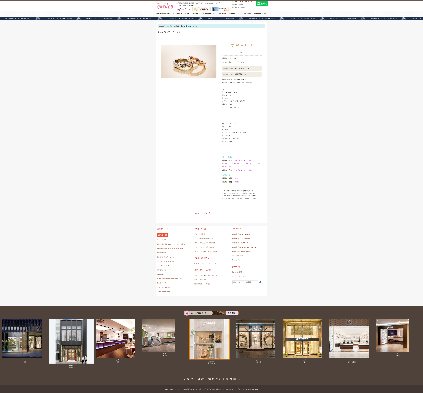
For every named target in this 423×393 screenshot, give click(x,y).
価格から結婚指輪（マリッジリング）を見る (170, 248)
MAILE (176, 26)
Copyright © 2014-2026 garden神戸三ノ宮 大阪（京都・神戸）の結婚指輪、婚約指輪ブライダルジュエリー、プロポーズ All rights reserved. (211, 389)
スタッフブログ (161, 240)
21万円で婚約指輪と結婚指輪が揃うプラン (169, 278)
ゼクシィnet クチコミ (238, 255)
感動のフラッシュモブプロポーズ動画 (205, 251)
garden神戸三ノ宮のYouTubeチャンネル (244, 247)
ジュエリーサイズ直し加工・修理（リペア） (207, 275)
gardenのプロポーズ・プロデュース (205, 263)
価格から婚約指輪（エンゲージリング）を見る (171, 244)
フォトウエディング (208, 13)
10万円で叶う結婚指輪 (163, 291)
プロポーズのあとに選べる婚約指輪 (205, 243)
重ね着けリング (161, 283)
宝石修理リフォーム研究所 (202, 284)
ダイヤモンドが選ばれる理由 (211, 18)
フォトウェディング (163, 266)
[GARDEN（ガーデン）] (211, 312)
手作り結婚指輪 (161, 253)
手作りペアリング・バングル (165, 257)
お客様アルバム (234, 13)
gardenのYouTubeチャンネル (241, 251)
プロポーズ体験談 (199, 234)
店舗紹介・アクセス (260, 13)
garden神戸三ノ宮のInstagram (241, 238)
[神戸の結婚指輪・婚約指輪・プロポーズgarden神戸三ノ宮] (164, 3)
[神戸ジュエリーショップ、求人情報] (202, 9)
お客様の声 (160, 274)
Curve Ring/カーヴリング (200, 213)
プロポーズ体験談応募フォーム (203, 238)
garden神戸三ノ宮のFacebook (241, 234)
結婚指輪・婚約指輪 (163, 13)
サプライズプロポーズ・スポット (204, 247)
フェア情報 (222, 13)
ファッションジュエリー (181, 13)
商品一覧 (195, 13)
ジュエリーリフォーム (201, 279)
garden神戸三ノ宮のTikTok (240, 243)
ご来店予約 (247, 13)
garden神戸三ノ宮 (165, 26)
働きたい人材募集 (237, 272)
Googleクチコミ (237, 260)
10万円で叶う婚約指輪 (163, 287)
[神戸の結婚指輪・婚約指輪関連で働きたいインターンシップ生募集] (220, 9)
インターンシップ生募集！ (240, 276)
